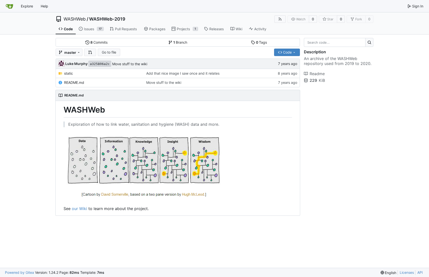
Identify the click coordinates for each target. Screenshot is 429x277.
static (68, 73)
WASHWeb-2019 (107, 19)
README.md (74, 82)
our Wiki (79, 208)
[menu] (388, 273)
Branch (180, 42)
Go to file (109, 52)
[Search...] (369, 42)
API (420, 272)
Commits (99, 42)
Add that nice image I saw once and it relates (182, 73)
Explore (27, 6)
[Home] (9, 6)
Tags (261, 42)
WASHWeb (75, 19)
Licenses (407, 272)
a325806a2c (100, 64)
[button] (90, 52)
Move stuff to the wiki (129, 64)
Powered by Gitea (19, 272)
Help (44, 6)
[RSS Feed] (280, 19)
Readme (317, 73)
